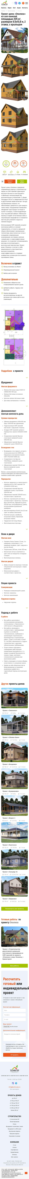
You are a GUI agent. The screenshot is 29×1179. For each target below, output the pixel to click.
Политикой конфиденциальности (10, 1176)
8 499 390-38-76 (5, 1075)
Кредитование (14, 1152)
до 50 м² (14, 1098)
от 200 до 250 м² (14, 1108)
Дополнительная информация (14, 1030)
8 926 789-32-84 (23, 1075)
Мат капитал (14, 1157)
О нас (14, 1145)
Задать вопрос (22, 181)
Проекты (3, 8)
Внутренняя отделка (14, 1131)
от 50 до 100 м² (14, 1100)
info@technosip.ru (14, 1087)
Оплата (15, 1147)
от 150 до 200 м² (14, 1105)
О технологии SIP (14, 1119)
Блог (14, 8)
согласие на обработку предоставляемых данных (15, 1048)
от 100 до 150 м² (14, 1103)
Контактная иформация (11, 1007)
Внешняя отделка (14, 1133)
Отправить (14, 1055)
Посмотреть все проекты (14, 909)
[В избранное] (2, 181)
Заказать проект (9, 181)
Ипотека (14, 1154)
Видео (10, 8)
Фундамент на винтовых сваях (14, 1126)
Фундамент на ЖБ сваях (14, 1129)
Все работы (14, 966)
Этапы (14, 1124)
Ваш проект (7, 1024)
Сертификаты (14, 1149)
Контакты (25, 8)
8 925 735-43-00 (14, 1075)
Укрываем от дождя (14, 1136)
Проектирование (14, 1121)
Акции (19, 8)
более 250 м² (14, 1110)
